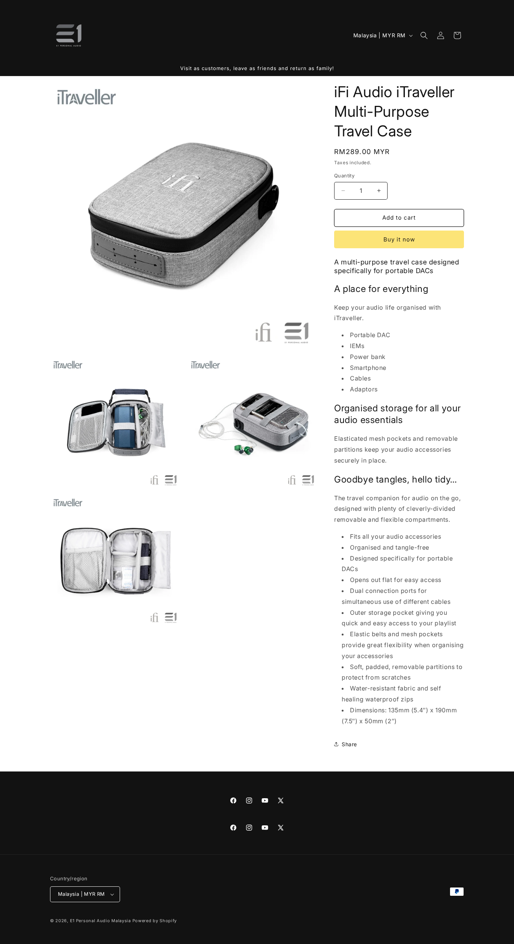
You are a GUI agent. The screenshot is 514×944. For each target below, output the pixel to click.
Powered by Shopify (154, 920)
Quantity (344, 176)
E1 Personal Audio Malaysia (100, 920)
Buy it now (399, 239)
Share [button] (349, 744)
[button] (424, 35)
